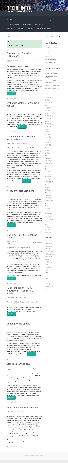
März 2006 (47, 173)
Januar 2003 (48, 232)
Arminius (25, 297)
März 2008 (47, 134)
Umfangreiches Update (18, 323)
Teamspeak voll (49, 52)
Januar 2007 (48, 157)
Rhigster (25, 328)
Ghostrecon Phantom (50, 59)
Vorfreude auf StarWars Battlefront (51, 48)
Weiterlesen (11, 93)
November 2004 (48, 197)
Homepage (47, 266)
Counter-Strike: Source (50, 254)
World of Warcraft (49, 274)
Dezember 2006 (48, 158)
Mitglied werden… (39, 24)
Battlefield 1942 (12, 98)
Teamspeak (30, 28)
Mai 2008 (47, 131)
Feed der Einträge (49, 285)
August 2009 (48, 118)
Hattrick (47, 264)
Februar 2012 (48, 112)
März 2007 (47, 153)
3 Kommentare (38, 369)
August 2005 (48, 182)
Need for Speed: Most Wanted (22, 407)
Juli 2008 (47, 128)
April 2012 (47, 108)
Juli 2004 (47, 203)
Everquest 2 (47, 259)
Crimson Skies (48, 256)
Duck (23, 411)
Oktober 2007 (48, 142)
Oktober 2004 (48, 198)
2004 (14, 36)
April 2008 (47, 133)
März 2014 (47, 104)
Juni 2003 (47, 224)
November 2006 (48, 160)
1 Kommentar (39, 61)
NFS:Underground (13, 446)
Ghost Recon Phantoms (13, 20)
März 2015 (47, 100)
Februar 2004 (48, 211)
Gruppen (51, 20)
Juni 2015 (47, 99)
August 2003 (48, 221)
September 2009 (49, 116)
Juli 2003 (47, 223)
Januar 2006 (48, 176)
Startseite (9, 36)
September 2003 (49, 219)
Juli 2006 (47, 166)
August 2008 (48, 126)
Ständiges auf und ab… (18, 364)
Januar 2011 (48, 113)
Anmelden (47, 283)
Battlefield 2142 (48, 246)
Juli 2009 (47, 120)
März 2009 (47, 121)
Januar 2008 (48, 137)
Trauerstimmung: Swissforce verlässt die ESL (21, 138)
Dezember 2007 (48, 139)
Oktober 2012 (48, 107)
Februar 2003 (48, 231)
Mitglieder (20, 28)
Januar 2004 (48, 213)
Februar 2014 (48, 105)
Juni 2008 (47, 129)
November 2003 (48, 216)
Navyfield (47, 269)
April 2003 (47, 227)
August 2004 (48, 202)
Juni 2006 (47, 168)
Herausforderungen (13, 24)
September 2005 (49, 181)
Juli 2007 (47, 147)
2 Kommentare (38, 242)
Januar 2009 (48, 123)
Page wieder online (56, 88)
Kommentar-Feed (49, 286)
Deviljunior (48, 80)
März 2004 (47, 210)
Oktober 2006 (48, 161)
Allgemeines (11, 319)
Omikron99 (47, 73)
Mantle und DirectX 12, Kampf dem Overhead (52, 63)
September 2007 (49, 144)
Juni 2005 (47, 186)
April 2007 (47, 152)
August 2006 (48, 165)
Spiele (46, 272)
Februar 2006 (48, 174)
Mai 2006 (47, 169)
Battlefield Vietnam (49, 250)
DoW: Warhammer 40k (50, 258)
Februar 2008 (48, 136)
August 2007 (48, 145)
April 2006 (47, 171)
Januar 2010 (48, 115)
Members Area (27, 24)
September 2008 (49, 124)
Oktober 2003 (48, 218)
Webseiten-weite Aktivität (44, 28)
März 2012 (47, 110)
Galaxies (11, 359)
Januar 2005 (48, 194)
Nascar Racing (48, 267)
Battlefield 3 (47, 248)
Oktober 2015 (48, 97)
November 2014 (48, 102)
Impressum (10, 28)
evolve (23, 455)
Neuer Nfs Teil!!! (57, 85)
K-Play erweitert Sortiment (20, 190)
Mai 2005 (47, 187)
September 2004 (49, 200)
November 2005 (48, 179)
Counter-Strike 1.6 (49, 253)
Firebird (9, 61)
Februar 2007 (48, 155)
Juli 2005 (47, 184)
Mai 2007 (47, 150)
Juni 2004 (47, 205)
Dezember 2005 (48, 178)
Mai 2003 (47, 226)
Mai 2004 (47, 207)
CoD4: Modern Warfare (50, 251)
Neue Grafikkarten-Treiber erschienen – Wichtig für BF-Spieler (21, 291)
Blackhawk (25, 110)
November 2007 (48, 141)
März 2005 (47, 190)
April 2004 (47, 208)
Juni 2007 (47, 149)
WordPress (43, 455)
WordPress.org (48, 288)
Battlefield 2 (47, 245)
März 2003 (47, 229)
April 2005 (47, 189)
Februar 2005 (48, 192)
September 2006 (49, 163)
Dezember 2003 (48, 215)
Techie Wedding (56, 73)
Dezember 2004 (48, 195)
